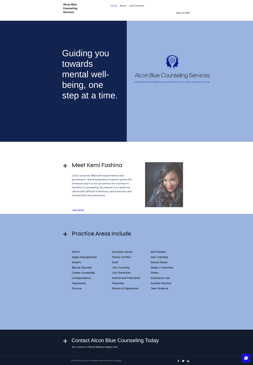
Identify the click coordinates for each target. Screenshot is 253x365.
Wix (119, 361)
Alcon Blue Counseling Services (70, 8)
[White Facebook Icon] (178, 361)
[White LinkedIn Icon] (188, 361)
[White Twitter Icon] (183, 361)
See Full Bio (78, 209)
